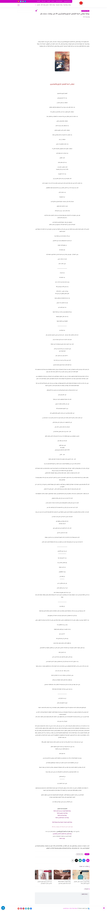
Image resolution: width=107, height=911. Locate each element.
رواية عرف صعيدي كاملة (62, 813)
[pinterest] (18, 1)
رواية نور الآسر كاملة (62, 815)
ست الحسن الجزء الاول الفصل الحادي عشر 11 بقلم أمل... (45, 882)
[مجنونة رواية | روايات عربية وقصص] (81, 3)
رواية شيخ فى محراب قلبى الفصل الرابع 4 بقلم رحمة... (81, 882)
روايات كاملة (52, 5)
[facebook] (25, 1)
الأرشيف (38, 1)
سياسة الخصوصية (67, 1)
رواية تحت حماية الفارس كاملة (62, 817)
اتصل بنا (48, 1)
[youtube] (18, 908)
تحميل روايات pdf (45, 5)
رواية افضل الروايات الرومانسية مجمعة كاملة (62, 822)
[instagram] (21, 908)
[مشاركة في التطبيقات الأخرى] (72, 860)
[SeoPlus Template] (88, 908)
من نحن (53, 1)
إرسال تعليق (84, 894)
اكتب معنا (43, 1)
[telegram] (21, 1)
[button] (83, 860)
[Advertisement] (62, 31)
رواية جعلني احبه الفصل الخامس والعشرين (62, 833)
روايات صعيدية (59, 5)
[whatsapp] (23, 1)
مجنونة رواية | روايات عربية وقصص (70, 908)
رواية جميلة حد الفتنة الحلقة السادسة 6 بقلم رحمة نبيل (64, 882)
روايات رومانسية (67, 5)
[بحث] (18, 5)
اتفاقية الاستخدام (59, 1)
